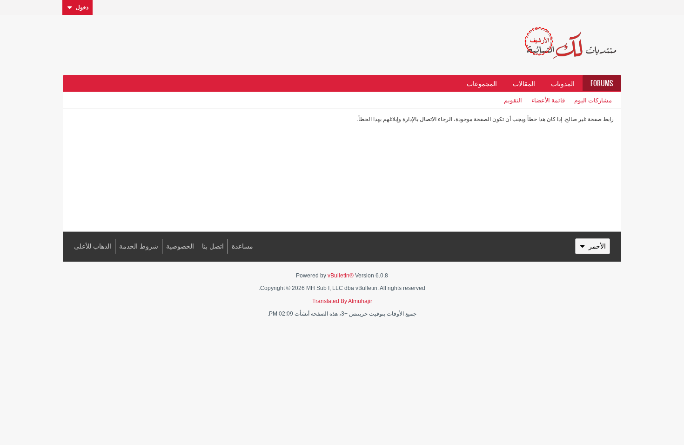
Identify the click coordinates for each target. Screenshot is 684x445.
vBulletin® (341, 275)
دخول (82, 7)
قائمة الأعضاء (548, 99)
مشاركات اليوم (593, 99)
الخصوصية (180, 246)
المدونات (563, 83)
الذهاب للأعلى (92, 246)
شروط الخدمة (138, 246)
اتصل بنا (213, 246)
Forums (601, 83)
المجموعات (482, 83)
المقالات (524, 83)
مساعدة (242, 246)
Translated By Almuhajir (342, 301)
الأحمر (597, 246)
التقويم (513, 99)
